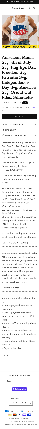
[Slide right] (24, 52)
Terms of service (9, 424)
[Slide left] (15, 52)
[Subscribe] (31, 381)
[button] (4, 7)
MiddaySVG (18, 418)
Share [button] (6, 355)
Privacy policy (15, 421)
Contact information (28, 421)
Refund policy (32, 424)
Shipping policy (21, 424)
